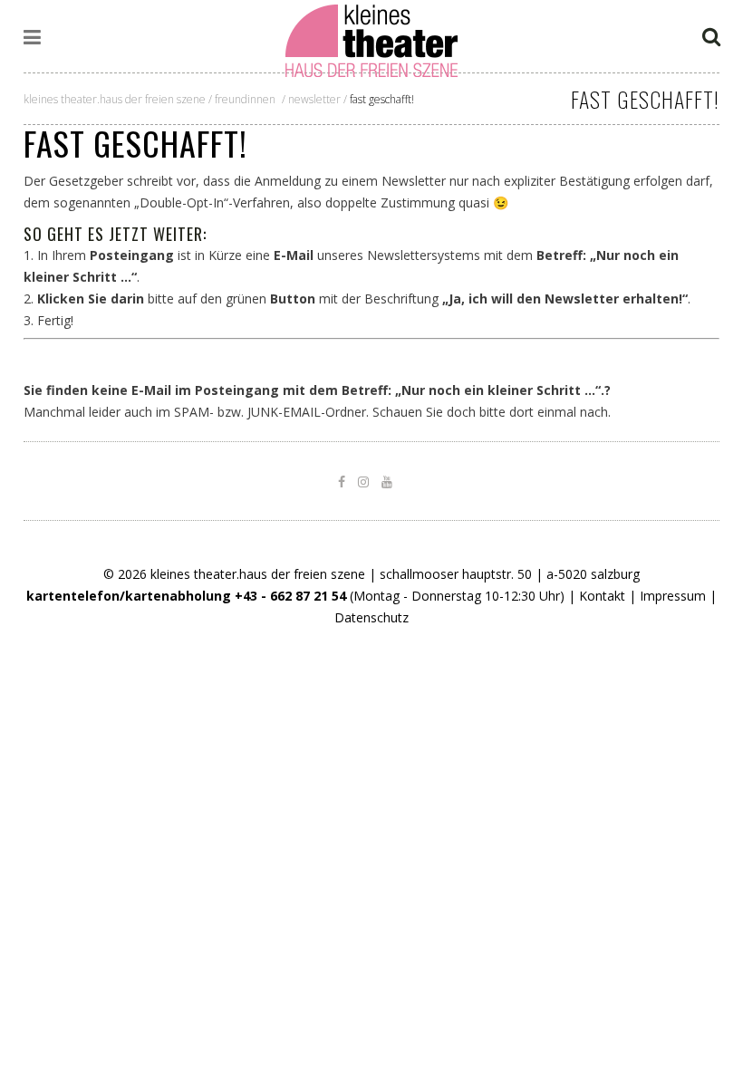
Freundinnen (245, 99)
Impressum (673, 595)
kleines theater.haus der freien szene (115, 99)
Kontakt (602, 595)
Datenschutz (371, 617)
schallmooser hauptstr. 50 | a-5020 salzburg (510, 574)
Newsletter (314, 99)
